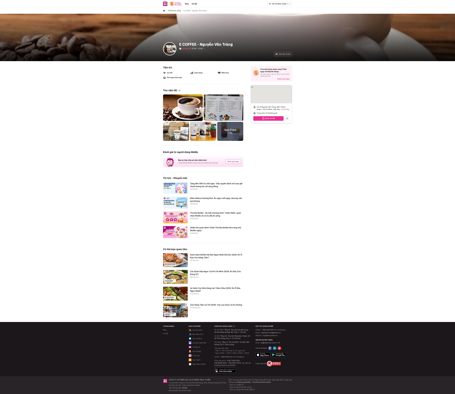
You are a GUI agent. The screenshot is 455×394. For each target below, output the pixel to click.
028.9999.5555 (220, 363)
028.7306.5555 (233, 361)
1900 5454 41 (226, 357)
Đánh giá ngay (233, 161)
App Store (262, 354)
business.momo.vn (270, 335)
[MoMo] (164, 11)
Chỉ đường (285, 109)
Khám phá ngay (283, 79)
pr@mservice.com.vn (269, 343)
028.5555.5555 (234, 363)
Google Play (278, 354)
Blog (187, 4)
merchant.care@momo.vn (271, 333)
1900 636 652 (273, 330)
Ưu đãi (194, 4)
